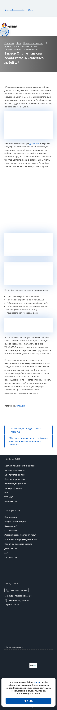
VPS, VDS (8, 497)
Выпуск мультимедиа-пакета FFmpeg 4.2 (25, 430)
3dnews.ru (20, 405)
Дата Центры (10, 548)
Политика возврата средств (18, 543)
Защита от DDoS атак (15, 470)
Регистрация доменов (15, 483)
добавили (34, 143)
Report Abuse (10, 557)
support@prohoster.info (15, 10)
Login (31, 10)
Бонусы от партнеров (15, 521)
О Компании (10, 530)
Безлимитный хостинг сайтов (19, 465)
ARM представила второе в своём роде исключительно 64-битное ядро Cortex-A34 (28, 441)
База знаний (10, 526)
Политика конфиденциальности (20, 539)
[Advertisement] (28, 200)
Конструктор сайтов (14, 474)
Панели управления (14, 479)
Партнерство (10, 516)
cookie (37, 682)
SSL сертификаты (13, 488)
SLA (6, 552)
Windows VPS (10, 501)
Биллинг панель (19, 590)
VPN (6, 492)
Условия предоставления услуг (20, 534)
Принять (28, 700)
